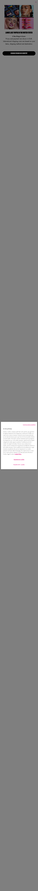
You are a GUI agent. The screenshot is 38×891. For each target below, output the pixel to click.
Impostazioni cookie (19, 459)
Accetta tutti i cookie (19, 464)
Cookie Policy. (18, 454)
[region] (19, 445)
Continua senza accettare (29, 424)
